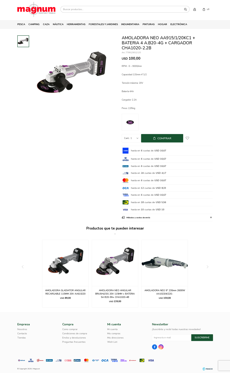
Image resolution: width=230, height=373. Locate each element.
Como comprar (70, 329)
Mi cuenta (112, 329)
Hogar (162, 24)
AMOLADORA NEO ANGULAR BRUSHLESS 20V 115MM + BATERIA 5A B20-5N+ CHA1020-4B (115, 294)
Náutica (58, 24)
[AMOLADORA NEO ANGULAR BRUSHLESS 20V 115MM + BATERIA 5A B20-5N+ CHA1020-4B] (115, 263)
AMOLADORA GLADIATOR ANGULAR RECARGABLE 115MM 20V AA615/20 (65, 292)
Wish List (112, 342)
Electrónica (178, 24)
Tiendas (21, 337)
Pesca (21, 24)
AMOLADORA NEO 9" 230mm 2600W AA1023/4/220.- (164, 292)
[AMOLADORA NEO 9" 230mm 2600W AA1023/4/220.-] (165, 263)
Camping (34, 24)
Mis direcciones (115, 337)
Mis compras (113, 333)
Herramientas (76, 24)
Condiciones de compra (74, 333)
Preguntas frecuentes (74, 342)
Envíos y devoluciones (74, 337)
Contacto (22, 333)
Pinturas (149, 24)
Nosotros (22, 329)
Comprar (164, 138)
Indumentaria (130, 24)
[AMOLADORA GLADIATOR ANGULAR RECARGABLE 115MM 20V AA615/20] (65, 263)
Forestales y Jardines (103, 24)
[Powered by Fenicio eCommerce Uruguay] (208, 368)
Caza (46, 24)
